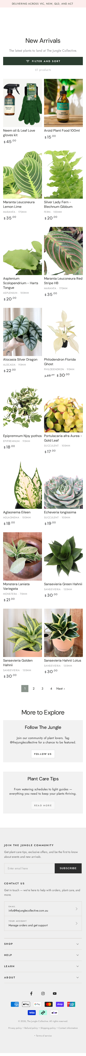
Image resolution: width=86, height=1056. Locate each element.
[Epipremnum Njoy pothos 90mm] (22, 408)
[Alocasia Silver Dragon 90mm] (22, 332)
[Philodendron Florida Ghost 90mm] (63, 332)
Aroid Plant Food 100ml (62, 130)
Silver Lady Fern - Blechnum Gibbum (58, 204)
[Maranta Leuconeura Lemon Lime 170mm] (22, 175)
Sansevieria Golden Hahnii (18, 662)
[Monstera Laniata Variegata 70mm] (22, 556)
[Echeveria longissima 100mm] (63, 484)
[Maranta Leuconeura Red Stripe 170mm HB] (63, 251)
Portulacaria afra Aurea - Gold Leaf (63, 438)
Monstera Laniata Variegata (16, 586)
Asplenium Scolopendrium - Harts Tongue (20, 283)
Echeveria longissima (60, 512)
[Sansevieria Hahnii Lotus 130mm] (63, 633)
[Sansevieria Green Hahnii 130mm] (63, 556)
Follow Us (43, 754)
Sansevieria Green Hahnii (63, 584)
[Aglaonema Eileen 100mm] (22, 484)
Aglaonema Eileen (16, 512)
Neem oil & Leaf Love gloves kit (19, 132)
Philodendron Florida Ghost (60, 361)
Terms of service (44, 1035)
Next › (60, 688)
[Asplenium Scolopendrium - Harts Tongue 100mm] (22, 251)
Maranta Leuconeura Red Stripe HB (63, 280)
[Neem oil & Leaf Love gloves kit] (22, 103)
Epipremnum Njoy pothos (22, 436)
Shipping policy (48, 1028)
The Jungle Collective (37, 1021)
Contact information (68, 1028)
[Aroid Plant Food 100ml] (63, 103)
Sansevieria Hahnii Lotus (62, 660)
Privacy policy (15, 1028)
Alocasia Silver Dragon (20, 359)
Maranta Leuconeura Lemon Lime (19, 204)
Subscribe (68, 868)
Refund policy (31, 1028)
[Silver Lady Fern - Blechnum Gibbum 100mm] (63, 175)
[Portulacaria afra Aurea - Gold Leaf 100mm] (63, 408)
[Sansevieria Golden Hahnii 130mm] (22, 633)
